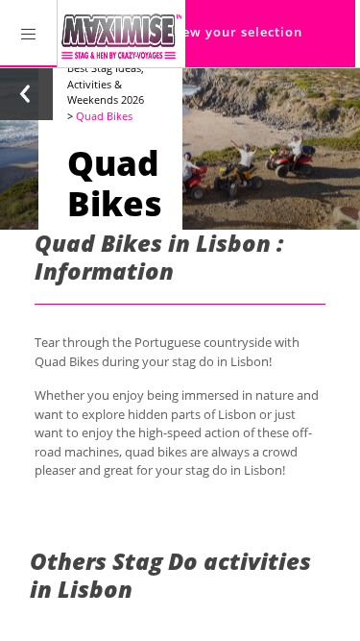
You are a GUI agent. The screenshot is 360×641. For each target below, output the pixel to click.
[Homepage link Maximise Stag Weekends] (121, 33)
